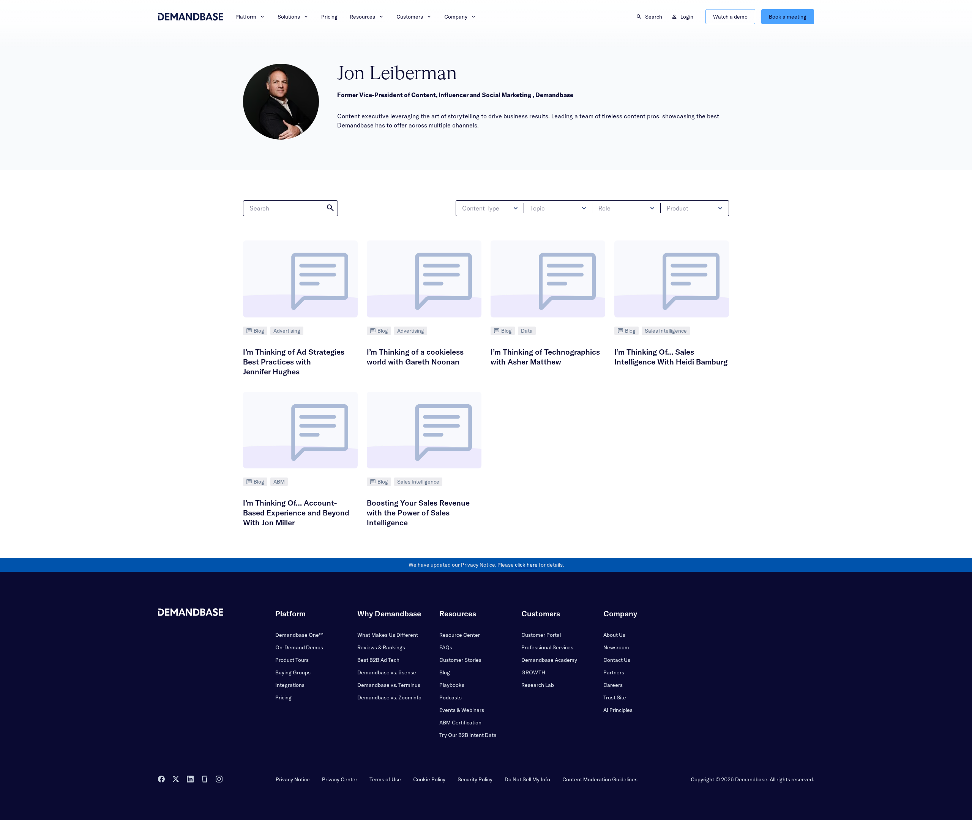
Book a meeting (787, 16)
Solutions (289, 16)
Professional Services (547, 647)
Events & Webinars (461, 710)
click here (526, 564)
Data (527, 330)
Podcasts (450, 697)
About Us (614, 634)
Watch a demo (730, 16)
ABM (279, 481)
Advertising (286, 330)
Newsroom (616, 647)
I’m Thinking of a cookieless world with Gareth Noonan (415, 356)
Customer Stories (460, 660)
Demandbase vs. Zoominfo (389, 697)
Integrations (290, 685)
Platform (245, 16)
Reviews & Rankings (381, 647)
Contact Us (616, 660)
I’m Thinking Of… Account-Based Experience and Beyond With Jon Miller (296, 512)
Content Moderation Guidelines (599, 779)
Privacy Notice (293, 779)
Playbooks (451, 685)
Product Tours (292, 660)
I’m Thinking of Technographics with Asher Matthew (545, 356)
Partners (613, 672)
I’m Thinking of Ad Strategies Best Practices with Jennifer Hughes (293, 361)
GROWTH (533, 672)
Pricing (329, 16)
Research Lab (537, 685)
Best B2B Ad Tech (378, 660)
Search (653, 16)
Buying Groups (293, 672)
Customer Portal (541, 634)
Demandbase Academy (549, 660)
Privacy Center (339, 779)
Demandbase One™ (299, 634)
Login (686, 16)
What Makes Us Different (387, 634)
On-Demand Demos (299, 647)
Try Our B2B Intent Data (468, 735)
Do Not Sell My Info (527, 779)
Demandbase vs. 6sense (386, 672)
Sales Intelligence (666, 330)
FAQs (445, 647)
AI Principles (618, 710)
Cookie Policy (429, 779)
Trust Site (614, 697)
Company (455, 16)
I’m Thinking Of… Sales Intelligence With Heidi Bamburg (670, 356)
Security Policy (475, 779)
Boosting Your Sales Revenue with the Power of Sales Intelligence (418, 512)
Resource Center (459, 634)
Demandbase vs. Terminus (388, 685)
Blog (259, 330)
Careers (613, 685)
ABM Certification (460, 722)
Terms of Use (385, 779)
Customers (409, 16)
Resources (362, 16)
